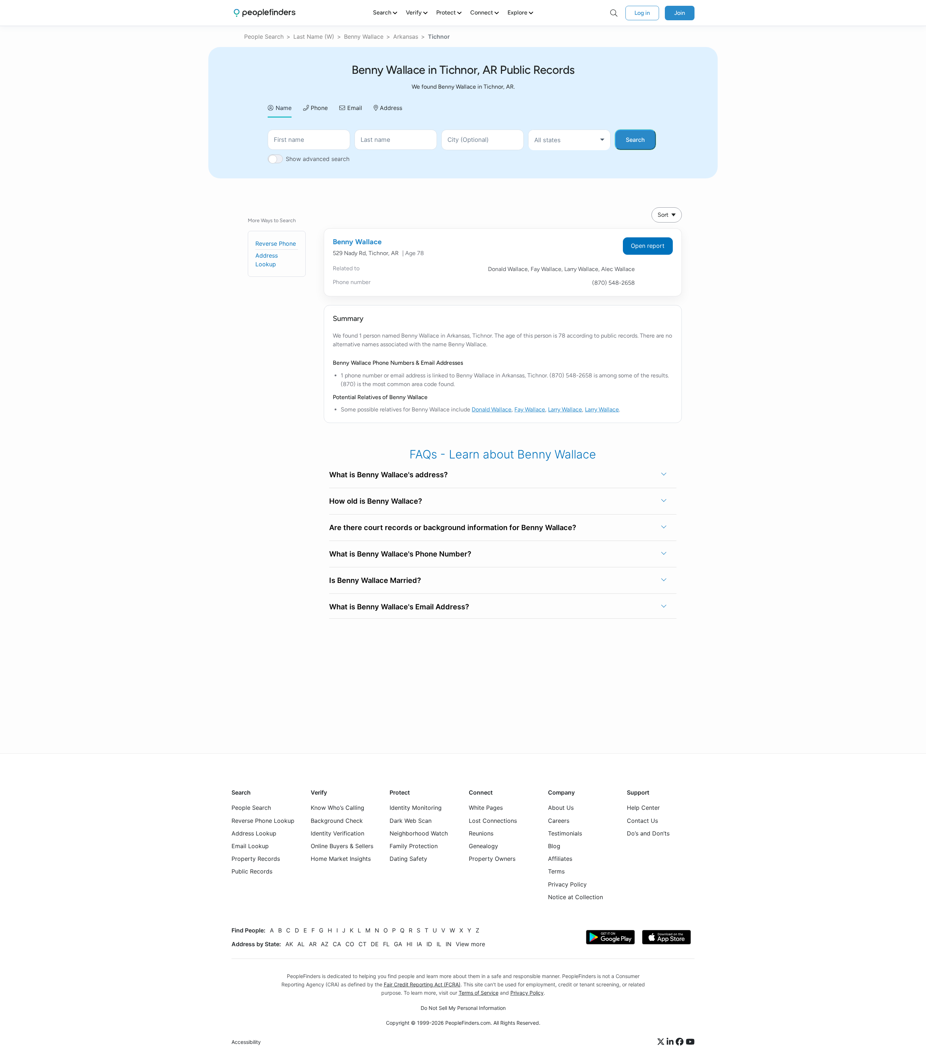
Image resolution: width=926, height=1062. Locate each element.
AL (301, 944)
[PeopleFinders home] (265, 13)
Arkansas (405, 36)
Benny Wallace (363, 36)
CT (362, 944)
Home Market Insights (341, 858)
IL (439, 944)
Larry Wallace (565, 409)
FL (386, 944)
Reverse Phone (275, 243)
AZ (324, 944)
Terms (556, 871)
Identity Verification (337, 833)
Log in (642, 12)
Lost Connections (493, 820)
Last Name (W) (313, 36)
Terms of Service (478, 993)
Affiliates (560, 858)
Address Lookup (254, 833)
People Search (264, 36)
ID (429, 944)
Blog (554, 846)
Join (679, 12)
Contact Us (642, 820)
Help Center (643, 807)
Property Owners (492, 858)
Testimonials (565, 833)
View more (470, 944)
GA (398, 944)
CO (349, 944)
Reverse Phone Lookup (263, 820)
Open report (647, 245)
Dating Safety (408, 858)
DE (375, 944)
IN (448, 944)
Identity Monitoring (416, 807)
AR (313, 944)
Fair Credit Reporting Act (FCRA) (422, 984)
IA (419, 944)
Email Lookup (250, 846)
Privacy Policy (567, 884)
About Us (561, 807)
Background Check (337, 820)
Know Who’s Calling (337, 807)
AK (289, 944)
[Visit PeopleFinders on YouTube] (690, 1042)
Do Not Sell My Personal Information (463, 1008)
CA (337, 944)
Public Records (252, 871)
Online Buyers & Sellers (342, 846)
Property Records (256, 858)
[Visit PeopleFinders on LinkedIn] (671, 1042)
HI (409, 944)
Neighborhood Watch (419, 833)
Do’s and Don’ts (648, 833)
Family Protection (414, 846)
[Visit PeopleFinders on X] (662, 1042)
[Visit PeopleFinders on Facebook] (681, 1042)
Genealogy (483, 846)
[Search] (614, 13)
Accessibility (246, 1042)
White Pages (486, 807)
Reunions (481, 833)
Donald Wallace (491, 409)
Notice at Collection (575, 896)
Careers (558, 820)
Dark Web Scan (411, 820)
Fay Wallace (529, 409)
